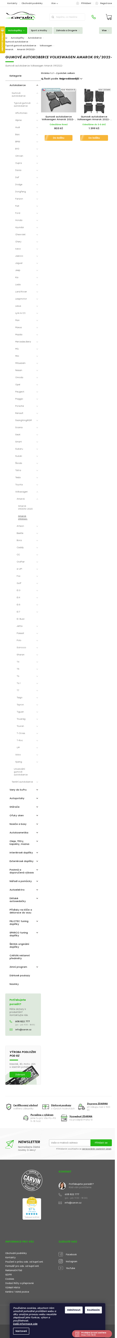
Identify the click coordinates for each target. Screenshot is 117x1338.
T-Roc (20, 740)
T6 (18, 676)
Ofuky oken (17, 815)
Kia (16, 277)
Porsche (19, 406)
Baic (17, 134)
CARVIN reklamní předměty (20, 957)
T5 (18, 669)
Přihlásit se (101, 1142)
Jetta (19, 626)
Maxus (18, 327)
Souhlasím (93, 1310)
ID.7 (18, 612)
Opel (17, 384)
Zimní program (18, 967)
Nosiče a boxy (18, 824)
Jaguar (19, 263)
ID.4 (18, 597)
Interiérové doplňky (21, 852)
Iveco (18, 249)
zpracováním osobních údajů (96, 1149)
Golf (19, 583)
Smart (18, 442)
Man (17, 320)
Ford (17, 213)
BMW (17, 141)
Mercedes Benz (23, 342)
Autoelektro (17, 889)
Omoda (19, 377)
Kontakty (12, 3)
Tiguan (20, 712)
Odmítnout (73, 1310)
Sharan (20, 654)
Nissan (18, 370)
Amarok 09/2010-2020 (25, 507)
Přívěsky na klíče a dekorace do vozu (21, 911)
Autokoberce (18, 85)
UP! (18, 747)
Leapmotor (21, 299)
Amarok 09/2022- (23, 517)
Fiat (17, 206)
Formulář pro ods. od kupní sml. (22, 1266)
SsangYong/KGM (23, 420)
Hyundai (19, 227)
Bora (19, 540)
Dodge (18, 184)
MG (17, 349)
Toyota (19, 484)
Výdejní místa (12, 1287)
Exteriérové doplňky (22, 861)
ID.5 (18, 604)
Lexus (18, 306)
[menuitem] (16, 30)
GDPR (8, 1275)
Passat (20, 633)
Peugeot (19, 392)
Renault (19, 413)
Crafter (21, 562)
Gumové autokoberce (18, 94)
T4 (18, 662)
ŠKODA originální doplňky (19, 945)
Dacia (18, 170)
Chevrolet (20, 234)
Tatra (18, 470)
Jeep (17, 270)
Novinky (14, 984)
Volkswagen (21, 492)
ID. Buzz (20, 619)
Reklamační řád (13, 1270)
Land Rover (21, 292)
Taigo (19, 697)
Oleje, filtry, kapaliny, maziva (19, 842)
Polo (19, 640)
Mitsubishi (20, 363)
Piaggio (19, 399)
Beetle (20, 533)
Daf (17, 177)
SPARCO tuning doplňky (19, 934)
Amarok (21, 499)
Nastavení (21, 1331)
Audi (17, 127)
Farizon (19, 199)
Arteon (20, 526)
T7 (18, 690)
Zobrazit (20, 1074)
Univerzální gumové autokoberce (21, 772)
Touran (20, 726)
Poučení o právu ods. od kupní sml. (24, 1262)
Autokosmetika (19, 832)
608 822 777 (22, 1021)
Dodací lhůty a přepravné (19, 1283)
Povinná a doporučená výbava (22, 871)
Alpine (18, 120)
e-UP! (19, 569)
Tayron (20, 705)
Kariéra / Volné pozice (17, 1292)
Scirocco (21, 647)
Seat (17, 434)
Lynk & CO (20, 313)
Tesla (18, 477)
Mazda (18, 334)
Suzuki (18, 456)
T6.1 (18, 683)
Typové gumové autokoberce (22, 104)
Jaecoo (19, 256)
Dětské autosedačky (18, 900)
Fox (18, 576)
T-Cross (21, 733)
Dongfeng (20, 191)
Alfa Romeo (21, 113)
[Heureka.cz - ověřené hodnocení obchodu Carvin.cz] (32, 1208)
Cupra (18, 163)
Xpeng (18, 762)
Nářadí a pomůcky (21, 881)
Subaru (19, 449)
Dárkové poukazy (20, 975)
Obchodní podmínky (32, 3)
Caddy (20, 547)
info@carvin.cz (23, 1029)
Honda (18, 220)
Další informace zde (25, 1323)
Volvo (18, 755)
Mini (17, 356)
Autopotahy (17, 798)
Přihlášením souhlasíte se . (84, 1149)
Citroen (19, 156)
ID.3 (18, 590)
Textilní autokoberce (22, 782)
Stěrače (15, 807)
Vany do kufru (18, 789)
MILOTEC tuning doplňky (19, 922)
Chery (18, 242)
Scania (19, 427)
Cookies (9, 1279)
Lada (18, 284)
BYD (17, 149)
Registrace (106, 3)
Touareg (21, 719)
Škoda (18, 463)
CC (18, 554)
